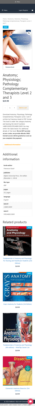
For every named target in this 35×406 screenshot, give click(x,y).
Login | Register (23, 10)
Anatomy (10, 19)
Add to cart (23, 108)
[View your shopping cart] (32, 10)
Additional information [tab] (12, 145)
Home (5, 19)
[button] (29, 33)
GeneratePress (26, 401)
